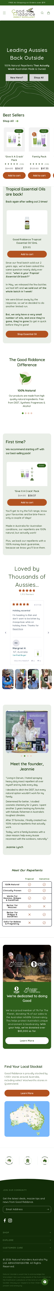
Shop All (39, 77)
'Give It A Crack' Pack (14, 158)
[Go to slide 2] (25, 413)
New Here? (16, 77)
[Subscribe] (48, 1209)
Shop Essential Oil (27, 334)
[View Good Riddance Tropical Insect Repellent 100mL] (37, 653)
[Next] (48, 632)
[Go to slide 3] (28, 413)
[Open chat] (44, 1281)
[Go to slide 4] (31, 413)
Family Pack (39, 156)
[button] (4, 13)
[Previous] (5, 632)
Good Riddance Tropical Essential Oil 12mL (27, 241)
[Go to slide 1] (23, 413)
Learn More (27, 1040)
